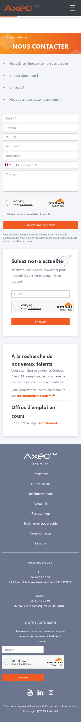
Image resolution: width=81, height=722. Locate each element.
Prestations (41, 473)
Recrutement (40, 513)
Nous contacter (41, 533)
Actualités (41, 503)
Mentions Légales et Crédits (21, 706)
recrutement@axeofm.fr (36, 395)
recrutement (47, 423)
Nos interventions (40, 493)
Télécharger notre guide (41, 523)
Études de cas (40, 483)
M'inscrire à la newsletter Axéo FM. (29, 214)
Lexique (40, 543)
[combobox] (11, 164)
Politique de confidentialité (58, 706)
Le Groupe (40, 464)
